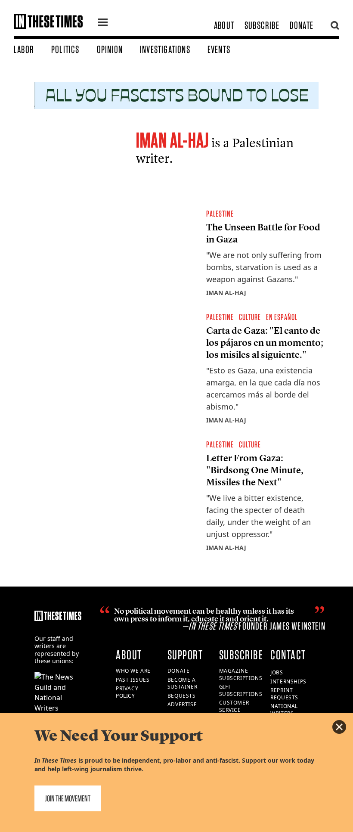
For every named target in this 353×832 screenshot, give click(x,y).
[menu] (103, 23)
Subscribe (262, 25)
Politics (65, 49)
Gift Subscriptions (241, 690)
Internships (288, 681)
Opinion (110, 49)
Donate (301, 25)
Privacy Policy (127, 692)
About (224, 25)
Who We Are (133, 670)
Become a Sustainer (182, 683)
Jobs (276, 672)
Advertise (182, 704)
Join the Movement (67, 798)
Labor (24, 49)
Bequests (181, 695)
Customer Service (234, 706)
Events (218, 49)
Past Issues (133, 679)
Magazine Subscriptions (241, 674)
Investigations (165, 49)
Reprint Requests (284, 693)
